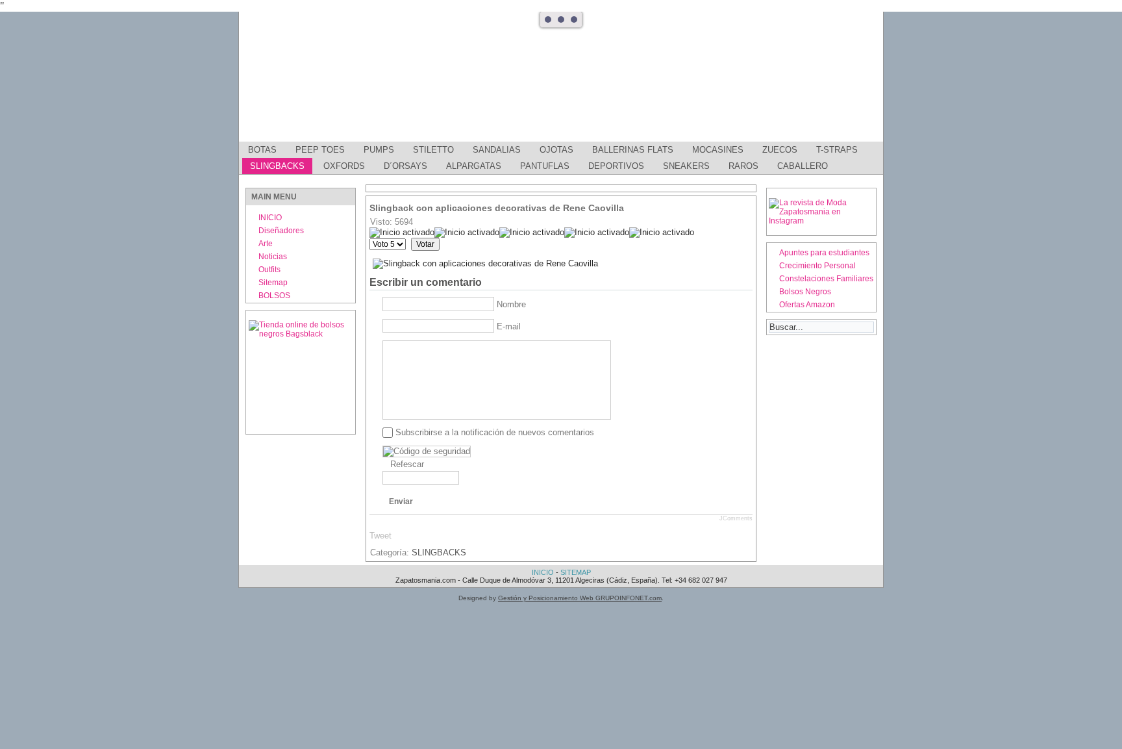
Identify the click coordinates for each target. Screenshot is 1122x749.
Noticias (272, 256)
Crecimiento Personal (817, 265)
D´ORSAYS (405, 166)
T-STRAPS (837, 150)
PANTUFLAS (544, 166)
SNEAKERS (686, 166)
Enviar (401, 501)
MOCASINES (717, 150)
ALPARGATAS (473, 166)
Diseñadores (281, 230)
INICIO (270, 217)
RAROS (743, 166)
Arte (265, 243)
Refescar (407, 464)
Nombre (511, 304)
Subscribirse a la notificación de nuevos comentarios (494, 432)
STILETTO (433, 150)
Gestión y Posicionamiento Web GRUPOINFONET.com (580, 598)
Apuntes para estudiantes (824, 252)
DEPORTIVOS (616, 166)
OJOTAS (556, 150)
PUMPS (379, 150)
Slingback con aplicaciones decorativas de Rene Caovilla (496, 208)
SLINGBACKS (277, 166)
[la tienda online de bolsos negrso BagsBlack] (300, 372)
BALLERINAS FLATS (632, 150)
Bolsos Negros (805, 291)
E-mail (509, 326)
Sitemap (273, 282)
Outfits (269, 269)
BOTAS (262, 150)
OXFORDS (344, 166)
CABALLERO (802, 166)
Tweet (380, 535)
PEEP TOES (320, 150)
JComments (736, 518)
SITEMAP (575, 572)
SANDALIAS (497, 150)
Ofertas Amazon (807, 304)
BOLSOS (274, 295)
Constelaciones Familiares (826, 278)
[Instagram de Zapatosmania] (821, 220)
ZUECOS (779, 150)
